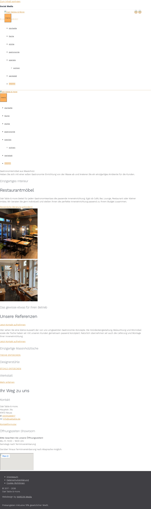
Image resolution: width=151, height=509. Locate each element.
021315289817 (8, 416)
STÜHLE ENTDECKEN (10, 368)
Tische (11, 36)
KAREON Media (24, 497)
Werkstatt (13, 76)
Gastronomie (14, 52)
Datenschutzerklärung (18, 480)
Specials (12, 60)
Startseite (13, 28)
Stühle (11, 44)
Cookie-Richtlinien (16, 483)
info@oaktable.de (11, 419)
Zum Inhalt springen (10, 1)
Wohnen (16, 68)
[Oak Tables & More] (8, 92)
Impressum (12, 477)
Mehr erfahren (7, 382)
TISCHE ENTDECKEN (10, 355)
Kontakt (12, 84)
